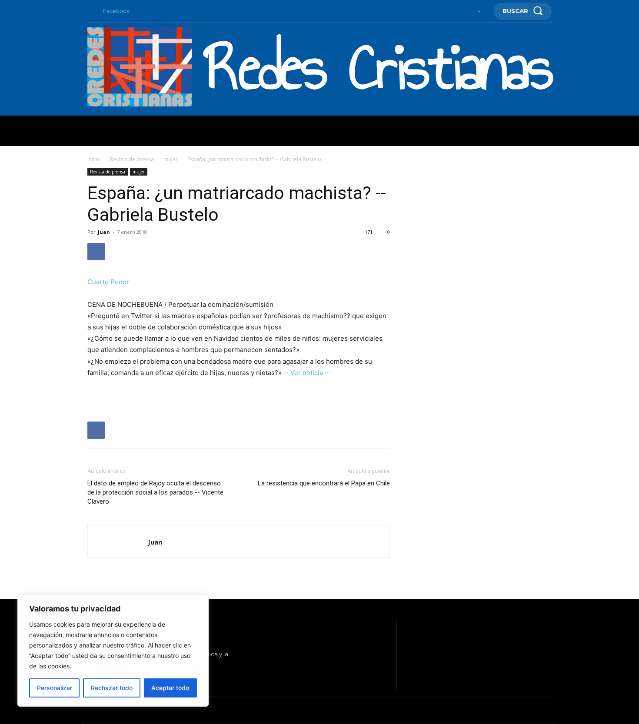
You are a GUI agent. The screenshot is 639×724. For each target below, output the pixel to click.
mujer (170, 159)
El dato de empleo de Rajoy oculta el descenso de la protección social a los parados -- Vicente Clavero (155, 492)
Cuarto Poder (108, 282)
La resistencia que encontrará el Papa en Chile (324, 483)
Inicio (93, 159)
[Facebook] (91, 11)
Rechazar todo (112, 687)
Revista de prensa (132, 159)
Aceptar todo (170, 687)
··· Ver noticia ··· (306, 373)
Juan (104, 232)
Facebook (116, 10)
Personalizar (54, 687)
